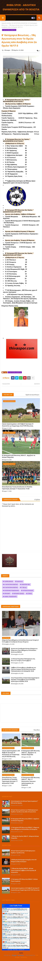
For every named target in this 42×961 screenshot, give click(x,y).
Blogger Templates (18, 955)
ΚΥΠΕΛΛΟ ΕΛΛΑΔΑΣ (28, 590)
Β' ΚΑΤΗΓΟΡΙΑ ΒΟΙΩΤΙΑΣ (19, 23)
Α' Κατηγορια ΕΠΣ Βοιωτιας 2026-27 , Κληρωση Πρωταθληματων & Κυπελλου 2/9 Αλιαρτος (25, 828)
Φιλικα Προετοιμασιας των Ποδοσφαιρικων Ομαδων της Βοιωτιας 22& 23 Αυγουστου (24, 811)
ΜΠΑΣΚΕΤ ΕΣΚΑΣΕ (19, 593)
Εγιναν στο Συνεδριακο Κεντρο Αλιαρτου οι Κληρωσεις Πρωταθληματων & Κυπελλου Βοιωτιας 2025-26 (24, 650)
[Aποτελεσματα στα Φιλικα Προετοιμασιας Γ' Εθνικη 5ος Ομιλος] (6, 803)
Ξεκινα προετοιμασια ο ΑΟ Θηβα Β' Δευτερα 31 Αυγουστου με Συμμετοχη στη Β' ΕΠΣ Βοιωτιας (18, 425)
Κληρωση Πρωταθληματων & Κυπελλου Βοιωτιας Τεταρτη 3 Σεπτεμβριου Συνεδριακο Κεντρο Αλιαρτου (20, 641)
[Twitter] (17, 378)
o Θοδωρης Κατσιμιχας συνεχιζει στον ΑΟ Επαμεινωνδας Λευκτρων (23, 860)
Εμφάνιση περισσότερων (32, 394)
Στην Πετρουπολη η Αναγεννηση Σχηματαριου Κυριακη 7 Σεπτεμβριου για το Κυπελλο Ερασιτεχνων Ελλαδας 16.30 (25, 679)
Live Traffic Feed (16, 906)
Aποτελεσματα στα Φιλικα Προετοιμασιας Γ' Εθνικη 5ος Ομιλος (24, 802)
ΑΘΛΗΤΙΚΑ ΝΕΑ (26, 584)
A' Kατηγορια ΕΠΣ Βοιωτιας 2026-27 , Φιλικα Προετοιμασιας (24, 880)
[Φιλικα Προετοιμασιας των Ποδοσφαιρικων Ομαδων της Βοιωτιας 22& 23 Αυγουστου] (6, 812)
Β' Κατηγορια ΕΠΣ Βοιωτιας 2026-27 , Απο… (17, 938)
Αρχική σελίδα (6, 23)
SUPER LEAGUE (8, 581)
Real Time (15, 949)
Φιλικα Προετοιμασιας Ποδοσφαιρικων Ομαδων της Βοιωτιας (23, 852)
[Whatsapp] (21, 378)
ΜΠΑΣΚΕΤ (7, 593)
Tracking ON (21, 949)
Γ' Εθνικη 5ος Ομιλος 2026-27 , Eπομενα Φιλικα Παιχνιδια (25, 837)
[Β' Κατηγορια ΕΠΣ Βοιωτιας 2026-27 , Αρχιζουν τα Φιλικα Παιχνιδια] (6, 821)
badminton (20, 581)
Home (21, 953)
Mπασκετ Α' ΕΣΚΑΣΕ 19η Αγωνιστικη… (15, 943)
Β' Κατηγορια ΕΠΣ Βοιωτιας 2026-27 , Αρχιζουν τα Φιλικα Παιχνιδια (18, 456)
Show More (37, 730)
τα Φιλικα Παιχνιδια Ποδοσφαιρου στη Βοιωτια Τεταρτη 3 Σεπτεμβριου (23, 659)
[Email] (29, 378)
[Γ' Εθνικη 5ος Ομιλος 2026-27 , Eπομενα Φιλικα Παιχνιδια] (6, 838)
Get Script (10, 949)
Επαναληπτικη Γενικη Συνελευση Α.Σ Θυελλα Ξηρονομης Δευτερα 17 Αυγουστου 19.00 (17, 488)
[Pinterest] (25, 378)
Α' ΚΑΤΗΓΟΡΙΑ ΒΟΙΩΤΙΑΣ (11, 584)
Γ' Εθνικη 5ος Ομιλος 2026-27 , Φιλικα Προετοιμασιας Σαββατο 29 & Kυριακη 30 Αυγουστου (23, 870)
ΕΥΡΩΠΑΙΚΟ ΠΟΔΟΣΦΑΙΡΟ (11, 590)
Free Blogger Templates (26, 956)
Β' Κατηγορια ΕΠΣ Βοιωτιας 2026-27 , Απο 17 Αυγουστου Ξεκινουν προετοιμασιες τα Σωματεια (30, 781)
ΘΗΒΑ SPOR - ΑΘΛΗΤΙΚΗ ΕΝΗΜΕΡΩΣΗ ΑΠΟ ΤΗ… (15, 910)
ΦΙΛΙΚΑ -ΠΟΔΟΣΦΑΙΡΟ (10, 596)
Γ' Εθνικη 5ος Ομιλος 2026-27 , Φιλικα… (16, 922)
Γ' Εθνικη (24, 587)
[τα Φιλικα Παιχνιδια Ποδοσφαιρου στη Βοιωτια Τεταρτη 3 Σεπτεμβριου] (6, 661)
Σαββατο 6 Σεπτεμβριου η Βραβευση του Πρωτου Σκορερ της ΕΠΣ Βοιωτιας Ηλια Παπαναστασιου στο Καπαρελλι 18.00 (23, 669)
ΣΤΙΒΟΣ (30, 593)
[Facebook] (13, 378)
